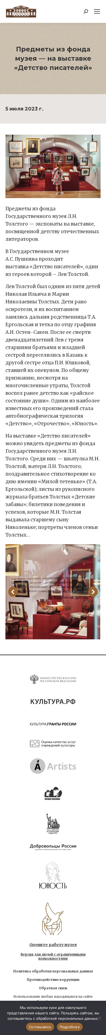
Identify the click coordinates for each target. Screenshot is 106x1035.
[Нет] (99, 1018)
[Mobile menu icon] (97, 11)
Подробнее (70, 1027)
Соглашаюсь (40, 1027)
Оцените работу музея (53, 944)
